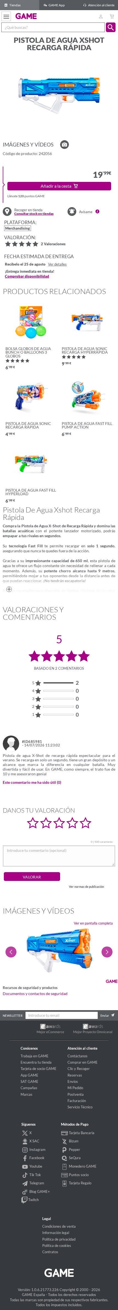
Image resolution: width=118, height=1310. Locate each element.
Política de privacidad (58, 1239)
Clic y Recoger (79, 1068)
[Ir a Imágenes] (64, 144)
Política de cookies (56, 1245)
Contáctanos (78, 1056)
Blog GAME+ (39, 1191)
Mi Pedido (75, 1088)
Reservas (75, 1075)
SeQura (74, 1158)
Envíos (73, 1081)
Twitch (33, 1200)
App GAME (29, 1075)
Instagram (37, 1149)
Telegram (36, 1183)
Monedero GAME (82, 1166)
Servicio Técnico (80, 1107)
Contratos (50, 1252)
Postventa (76, 1094)
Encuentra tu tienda (36, 1062)
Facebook (36, 1158)
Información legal (55, 1232)
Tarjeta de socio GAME (39, 1068)
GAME (26, 16)
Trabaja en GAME (35, 1056)
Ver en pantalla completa (93, 923)
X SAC (34, 1141)
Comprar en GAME (83, 1062)
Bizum (73, 1141)
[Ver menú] (6, 16)
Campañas (29, 1088)
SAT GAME (29, 1081)
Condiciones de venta (59, 1226)
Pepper (74, 1149)
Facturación (77, 1100)
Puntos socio (78, 1175)
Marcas (26, 1094)
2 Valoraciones (53, 244)
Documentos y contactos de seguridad (35, 994)
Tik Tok (35, 1175)
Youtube (35, 1166)
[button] (111, 27)
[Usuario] (100, 16)
